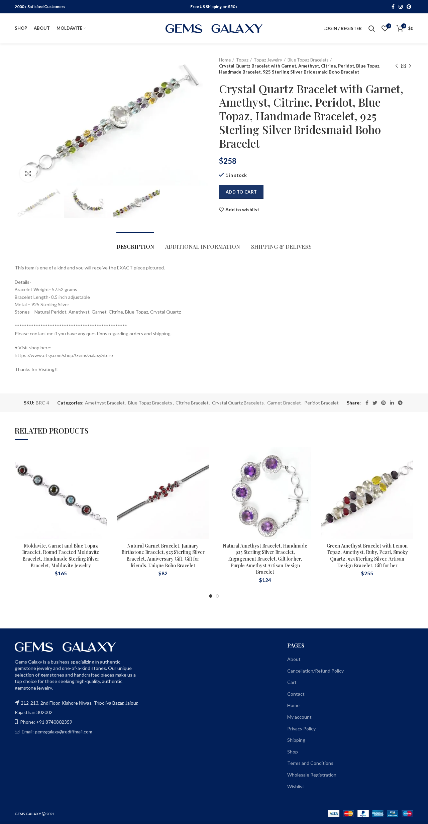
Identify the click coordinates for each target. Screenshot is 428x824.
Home (225, 60)
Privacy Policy (301, 728)
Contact (296, 694)
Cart (292, 682)
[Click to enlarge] (28, 173)
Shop (292, 751)
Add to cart (241, 192)
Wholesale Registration (311, 775)
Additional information (202, 246)
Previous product (396, 66)
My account (299, 717)
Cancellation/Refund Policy (315, 671)
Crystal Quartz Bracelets (238, 402)
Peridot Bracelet (321, 402)
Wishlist (295, 786)
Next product (410, 66)
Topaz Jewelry (268, 60)
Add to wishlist (242, 209)
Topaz (242, 60)
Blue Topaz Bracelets (308, 60)
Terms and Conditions (310, 763)
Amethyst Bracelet (105, 402)
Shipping (296, 740)
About (294, 659)
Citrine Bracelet (192, 402)
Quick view (102, 487)
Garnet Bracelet (284, 402)
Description (135, 246)
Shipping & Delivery (281, 246)
